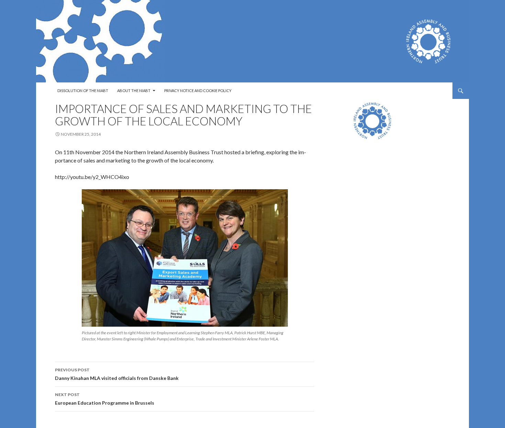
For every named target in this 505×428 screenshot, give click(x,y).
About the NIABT (133, 90)
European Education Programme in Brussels (104, 399)
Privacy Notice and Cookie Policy (198, 90)
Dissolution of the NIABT (82, 90)
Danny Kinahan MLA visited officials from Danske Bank (117, 374)
